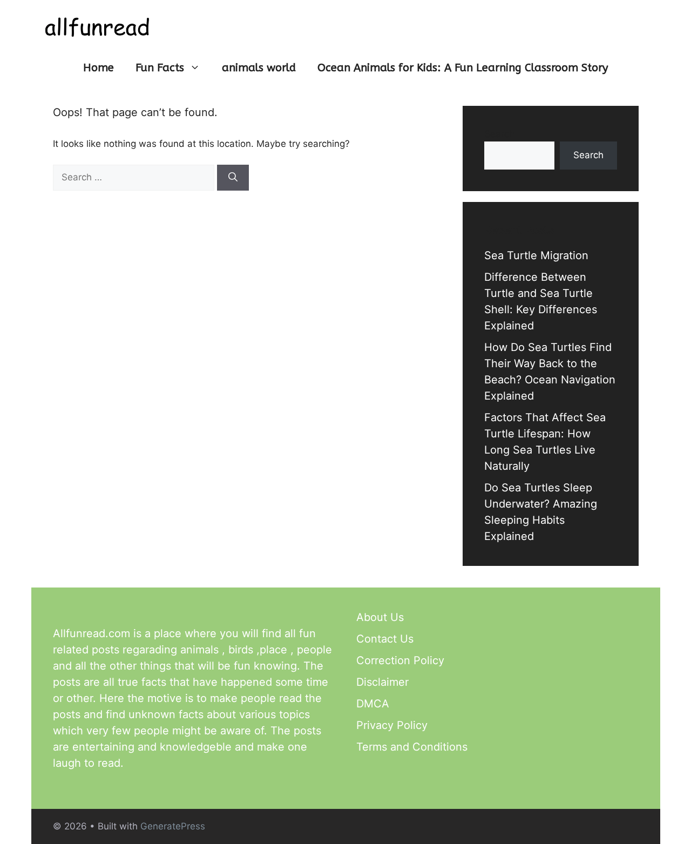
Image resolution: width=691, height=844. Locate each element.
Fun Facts (160, 68)
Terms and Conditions (412, 746)
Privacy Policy (392, 725)
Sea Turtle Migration (536, 255)
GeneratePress (172, 826)
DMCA (372, 703)
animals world (259, 68)
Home (98, 68)
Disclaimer (382, 682)
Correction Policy (400, 660)
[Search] (233, 178)
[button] (197, 68)
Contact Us (385, 638)
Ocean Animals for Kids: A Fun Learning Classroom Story (462, 68)
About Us (380, 617)
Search (499, 134)
